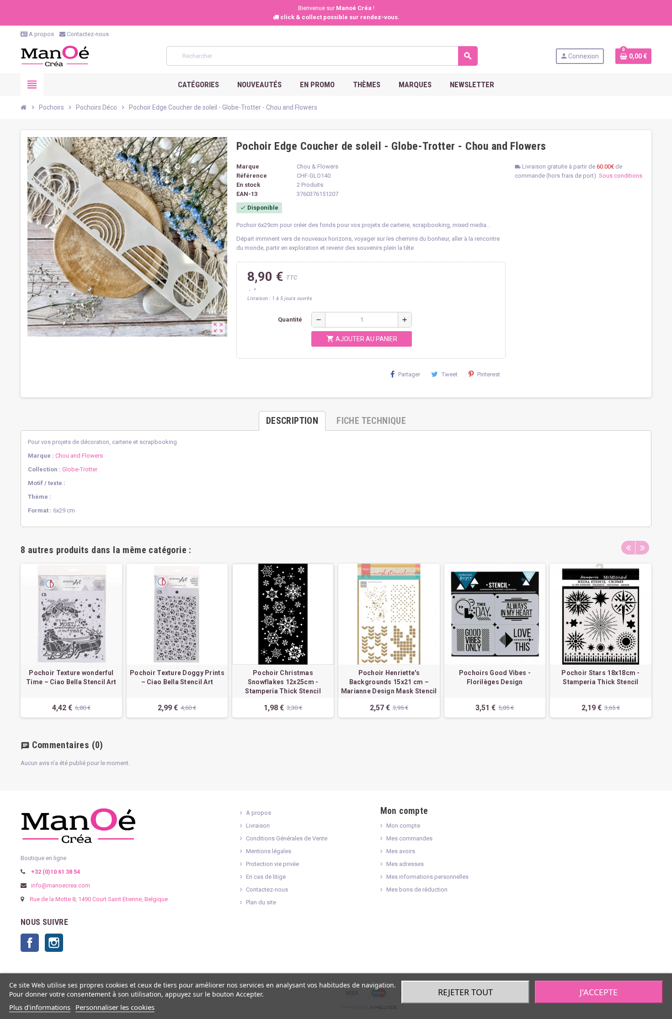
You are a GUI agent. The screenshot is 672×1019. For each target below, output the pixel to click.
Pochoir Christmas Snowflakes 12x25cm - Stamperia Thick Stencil (282, 682)
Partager (409, 374)
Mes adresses (405, 864)
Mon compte (403, 825)
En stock (248, 184)
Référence (251, 175)
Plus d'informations (39, 1007)
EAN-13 (246, 193)
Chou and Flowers (79, 455)
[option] (71, 641)
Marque (247, 166)
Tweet (450, 374)
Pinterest (488, 374)
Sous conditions (620, 175)
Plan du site (261, 902)
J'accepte (599, 992)
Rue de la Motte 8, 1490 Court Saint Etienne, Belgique (99, 899)
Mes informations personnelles (427, 876)
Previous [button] (628, 547)
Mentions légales (268, 851)
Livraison (258, 825)
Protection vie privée (272, 864)
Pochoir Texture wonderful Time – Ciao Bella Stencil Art (71, 677)
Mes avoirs (400, 851)
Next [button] (642, 547)
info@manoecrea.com (60, 885)
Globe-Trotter (79, 469)
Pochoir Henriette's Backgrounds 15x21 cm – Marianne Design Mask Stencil (389, 682)
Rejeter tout (465, 992)
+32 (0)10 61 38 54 (55, 871)
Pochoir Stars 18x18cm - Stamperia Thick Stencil (600, 677)
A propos (40, 34)
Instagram (54, 943)
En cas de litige (266, 876)
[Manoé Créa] (55, 55)
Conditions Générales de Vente (286, 838)
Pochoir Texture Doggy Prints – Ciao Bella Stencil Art (177, 677)
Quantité (290, 319)
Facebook (30, 943)
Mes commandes (409, 838)
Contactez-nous (87, 34)
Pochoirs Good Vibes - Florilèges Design (495, 677)
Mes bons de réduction (417, 889)
